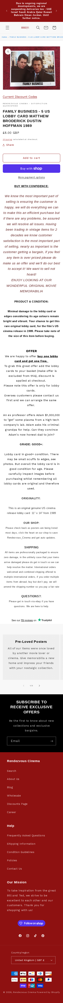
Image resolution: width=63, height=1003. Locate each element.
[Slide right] (39, 686)
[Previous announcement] (6, 11)
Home (4, 37)
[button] (7, 28)
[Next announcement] (56, 11)
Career (11, 812)
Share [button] (10, 144)
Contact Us (14, 868)
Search (11, 771)
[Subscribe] (52, 741)
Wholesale (14, 795)
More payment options (31, 177)
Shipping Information (21, 843)
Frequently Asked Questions (26, 835)
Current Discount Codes (20, 96)
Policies (12, 860)
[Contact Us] (46, 28)
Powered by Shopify (48, 992)
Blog (10, 787)
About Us (13, 779)
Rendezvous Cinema (24, 992)
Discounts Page (17, 804)
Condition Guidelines (20, 852)
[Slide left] (23, 686)
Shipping (7, 139)
